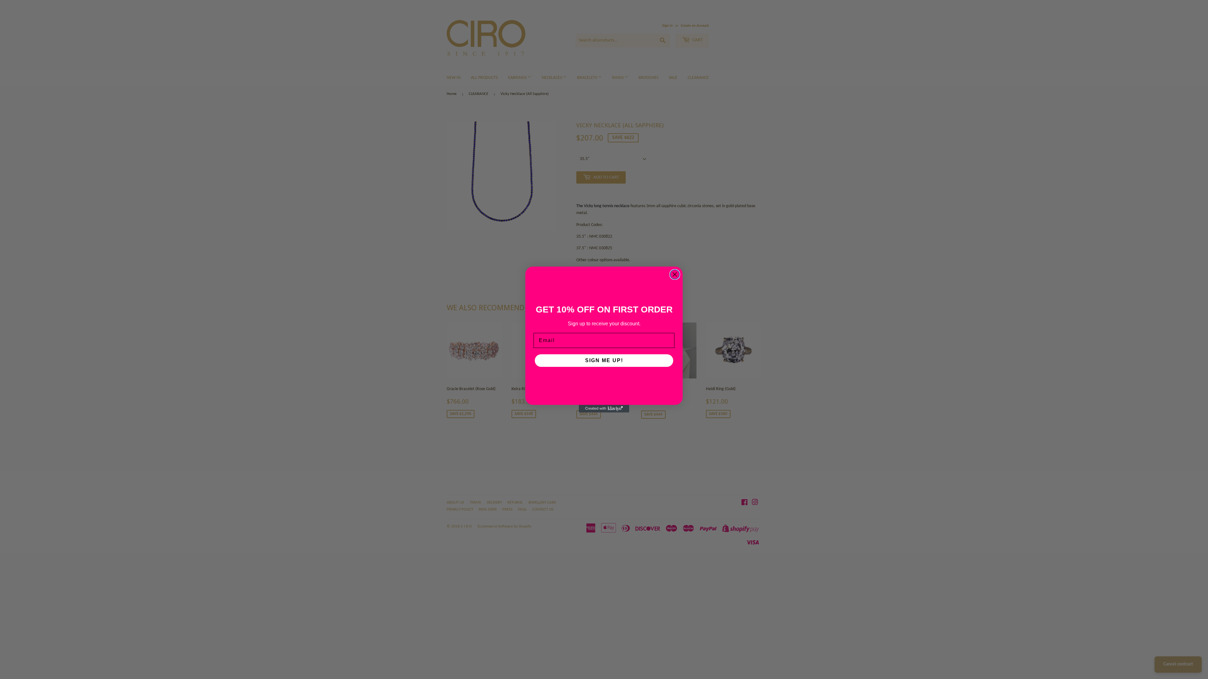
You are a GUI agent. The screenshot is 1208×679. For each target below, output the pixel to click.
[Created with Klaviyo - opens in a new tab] (604, 408)
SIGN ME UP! (604, 360)
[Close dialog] (675, 274)
